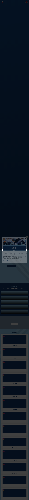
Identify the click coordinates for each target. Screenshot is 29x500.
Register (5, 261)
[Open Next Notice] (27, 250)
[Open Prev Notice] (2, 250)
